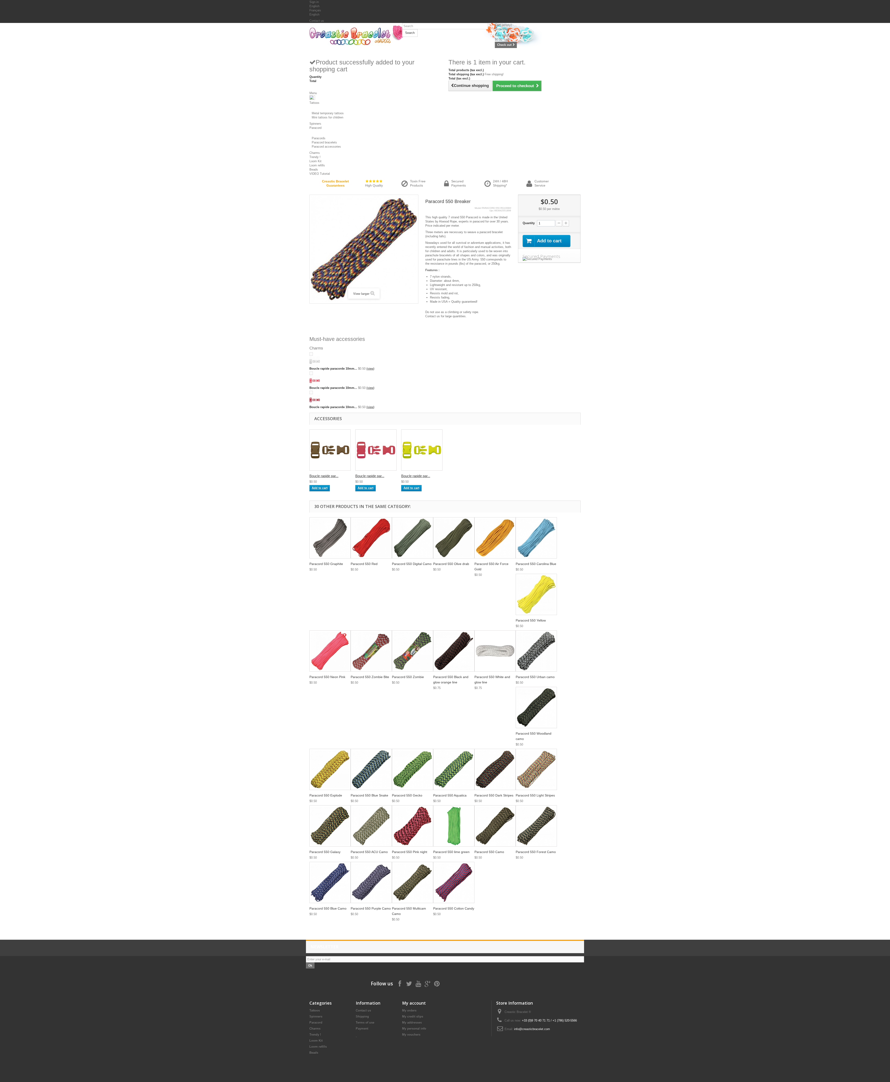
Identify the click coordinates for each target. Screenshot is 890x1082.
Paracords (318, 138)
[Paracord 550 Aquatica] (453, 769)
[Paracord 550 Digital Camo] (412, 537)
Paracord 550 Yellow (531, 620)
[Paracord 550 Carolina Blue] (536, 537)
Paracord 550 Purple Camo (371, 908)
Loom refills (318, 1046)
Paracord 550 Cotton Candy (453, 908)
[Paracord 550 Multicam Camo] (412, 882)
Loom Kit (316, 1040)
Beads (313, 1052)
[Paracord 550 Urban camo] (536, 651)
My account (414, 1003)
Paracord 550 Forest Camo (536, 852)
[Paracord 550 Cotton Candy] (453, 882)
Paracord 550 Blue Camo (327, 908)
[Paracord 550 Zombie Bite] (371, 651)
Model (478, 208)
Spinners (315, 1016)
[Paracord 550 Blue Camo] (330, 882)
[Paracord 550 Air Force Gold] (495, 537)
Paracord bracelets (324, 142)
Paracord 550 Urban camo (535, 677)
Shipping (362, 1016)
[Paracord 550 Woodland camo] (536, 707)
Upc (492, 210)
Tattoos (314, 1010)
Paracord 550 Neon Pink (327, 677)
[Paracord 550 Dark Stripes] (495, 769)
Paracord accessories (326, 146)
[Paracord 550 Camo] (495, 826)
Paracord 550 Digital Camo (412, 564)
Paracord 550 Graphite (326, 564)
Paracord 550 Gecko (407, 795)
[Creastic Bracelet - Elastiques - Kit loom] (352, 37)
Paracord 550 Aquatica (450, 795)
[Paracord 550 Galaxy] (330, 826)
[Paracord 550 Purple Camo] (371, 882)
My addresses (412, 1022)
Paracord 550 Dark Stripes (493, 795)
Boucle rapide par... (323, 476)
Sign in (314, 2)
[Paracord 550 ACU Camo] (371, 826)
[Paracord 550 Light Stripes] (536, 769)
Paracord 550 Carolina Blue (536, 564)
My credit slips (412, 1016)
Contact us (316, 20)
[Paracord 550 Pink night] (412, 826)
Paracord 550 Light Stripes (535, 795)
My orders (409, 1010)
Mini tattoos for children (327, 117)
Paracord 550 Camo (489, 852)
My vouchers (411, 1034)
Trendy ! (315, 1034)
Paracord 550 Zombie (408, 677)
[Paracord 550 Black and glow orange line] (453, 651)
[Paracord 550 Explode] (330, 769)
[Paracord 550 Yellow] (536, 594)
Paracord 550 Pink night (409, 852)
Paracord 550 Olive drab (451, 564)
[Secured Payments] (549, 259)
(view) (370, 368)
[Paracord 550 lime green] (453, 826)
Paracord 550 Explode (325, 795)
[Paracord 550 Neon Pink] (330, 651)
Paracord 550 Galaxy (324, 852)
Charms (315, 1028)
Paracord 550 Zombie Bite (370, 677)
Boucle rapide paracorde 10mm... (333, 368)
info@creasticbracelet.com (532, 1029)
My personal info (414, 1028)
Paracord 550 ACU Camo (369, 852)
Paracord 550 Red (364, 564)
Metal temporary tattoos (328, 113)
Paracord (315, 1022)
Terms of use (365, 1022)
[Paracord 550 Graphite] (330, 537)
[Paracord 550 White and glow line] (495, 651)
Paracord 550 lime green (451, 852)
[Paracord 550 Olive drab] (453, 537)
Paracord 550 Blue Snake (369, 795)
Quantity (529, 223)
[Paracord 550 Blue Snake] (371, 769)
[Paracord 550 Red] (371, 537)
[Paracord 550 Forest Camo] (536, 826)
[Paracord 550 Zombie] (412, 651)
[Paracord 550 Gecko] (412, 769)
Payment (362, 1028)
